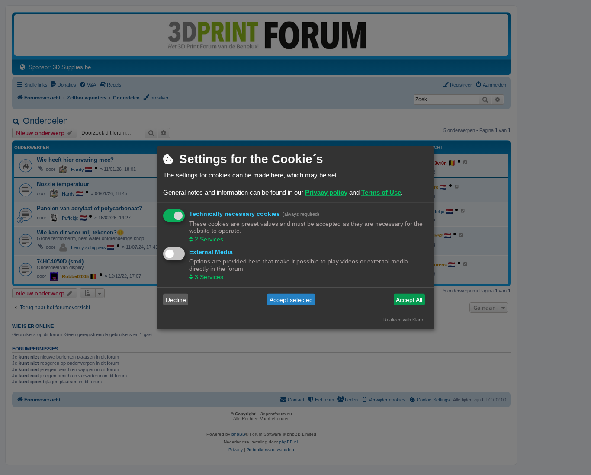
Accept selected (291, 299)
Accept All (409, 299)
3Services (209, 276)
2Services (209, 238)
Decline (176, 299)
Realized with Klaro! (403, 319)
